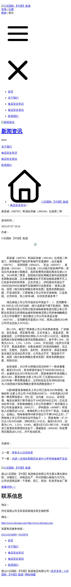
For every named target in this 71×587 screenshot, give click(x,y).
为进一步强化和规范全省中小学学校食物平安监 (39, 458)
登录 (4, 9)
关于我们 (6, 146)
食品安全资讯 (9, 159)
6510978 (23, 534)
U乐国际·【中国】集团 (55, 201)
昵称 (4, 12)
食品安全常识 (9, 152)
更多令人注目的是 (22, 452)
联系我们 (6, 165)
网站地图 (30, 574)
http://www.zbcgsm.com (14, 523)
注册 (11, 9)
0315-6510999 (9, 534)
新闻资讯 (11, 131)
